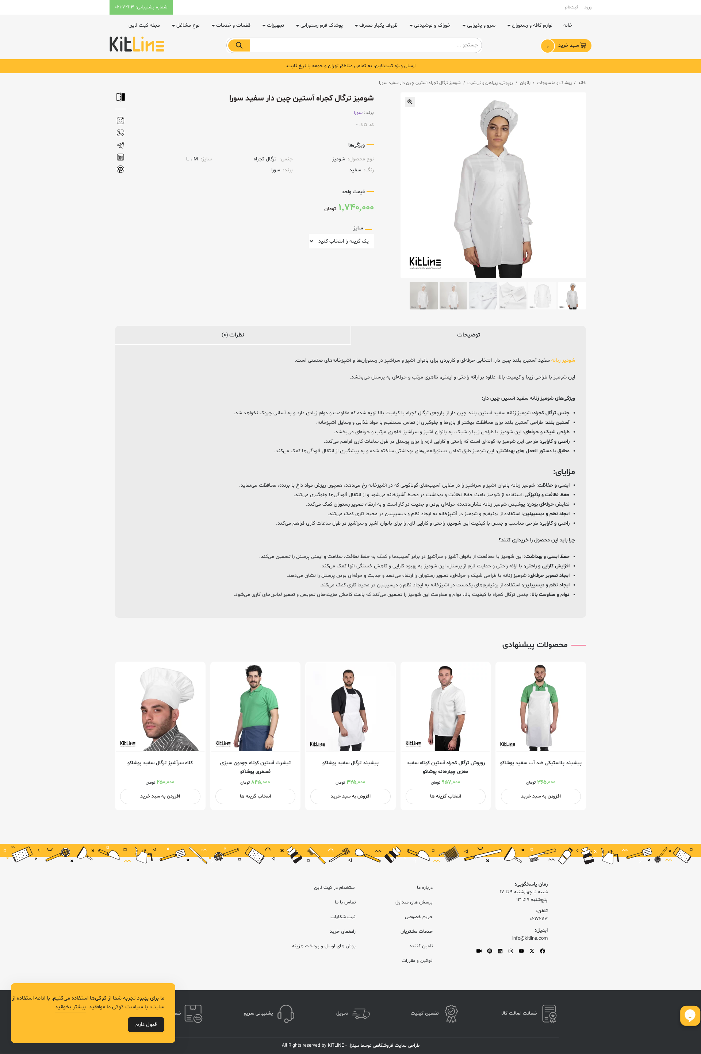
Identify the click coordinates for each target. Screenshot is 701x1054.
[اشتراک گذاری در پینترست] (120, 169)
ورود (587, 7)
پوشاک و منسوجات (554, 83)
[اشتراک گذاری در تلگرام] (120, 145)
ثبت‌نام (571, 7)
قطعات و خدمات (233, 25)
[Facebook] (542, 951)
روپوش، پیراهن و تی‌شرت (490, 83)
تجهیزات (275, 25)
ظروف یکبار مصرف (378, 25)
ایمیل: (541, 930)
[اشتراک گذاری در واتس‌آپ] (120, 133)
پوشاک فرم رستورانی (321, 25)
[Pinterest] (489, 951)
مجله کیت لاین (144, 25)
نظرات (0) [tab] (233, 335)
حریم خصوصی (419, 917)
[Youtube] (521, 951)
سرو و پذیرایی (481, 25)
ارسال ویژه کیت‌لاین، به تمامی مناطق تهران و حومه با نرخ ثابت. (350, 65)
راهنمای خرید (343, 931)
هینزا (354, 1045)
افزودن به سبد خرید (541, 796)
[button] (410, 102)
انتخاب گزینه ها (445, 796)
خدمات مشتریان (417, 931)
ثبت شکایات (343, 917)
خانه (567, 25)
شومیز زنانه (563, 360)
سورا (358, 112)
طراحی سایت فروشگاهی (395, 1045)
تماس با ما (345, 902)
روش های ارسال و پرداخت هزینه (324, 946)
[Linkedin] (500, 951)
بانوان (525, 83)
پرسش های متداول (414, 902)
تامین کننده (421, 946)
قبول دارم (146, 1024)
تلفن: (542, 910)
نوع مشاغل (188, 25)
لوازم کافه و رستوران (532, 25)
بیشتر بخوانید (70, 1007)
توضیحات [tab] (468, 335)
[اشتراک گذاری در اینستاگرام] (120, 121)
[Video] (479, 951)
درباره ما (425, 887)
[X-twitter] (532, 951)
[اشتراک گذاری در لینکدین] (120, 157)
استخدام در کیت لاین (335, 887)
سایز (358, 228)
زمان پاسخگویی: (531, 884)
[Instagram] (511, 951)
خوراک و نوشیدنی (432, 25)
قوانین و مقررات (417, 961)
